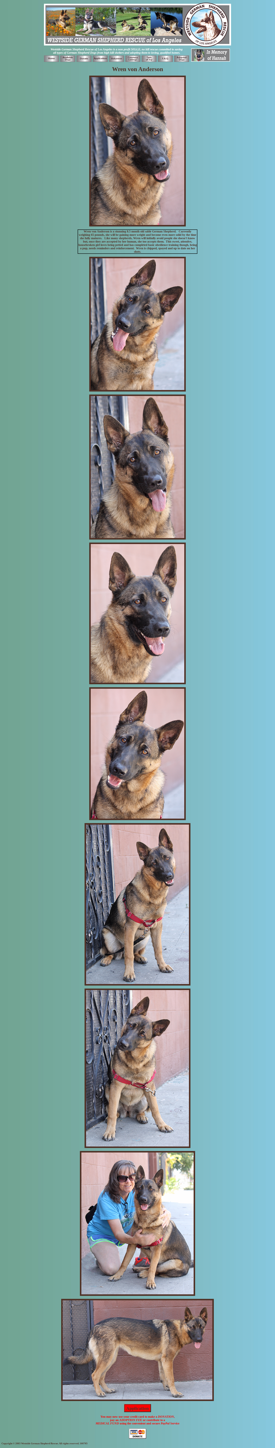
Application (137, 1408)
